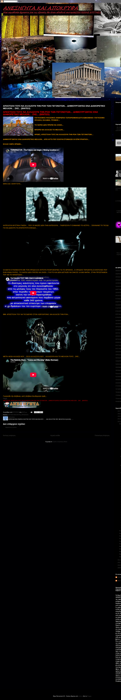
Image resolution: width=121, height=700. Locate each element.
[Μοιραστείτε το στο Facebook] (40, 412)
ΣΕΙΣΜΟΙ (118, 383)
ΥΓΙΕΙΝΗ (118, 395)
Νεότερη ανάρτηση (9, 435)
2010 (119, 565)
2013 (119, 421)
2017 (119, 411)
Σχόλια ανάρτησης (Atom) (60, 441)
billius (119, 580)
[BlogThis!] (37, 412)
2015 (119, 416)
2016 (119, 413)
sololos (80, 696)
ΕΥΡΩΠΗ (118, 317)
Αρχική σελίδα (55, 435)
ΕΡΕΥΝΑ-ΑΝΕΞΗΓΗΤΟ (14, 414)
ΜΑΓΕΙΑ (118, 333)
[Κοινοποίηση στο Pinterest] (42, 412)
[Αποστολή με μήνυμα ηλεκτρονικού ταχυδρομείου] (35, 412)
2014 (119, 419)
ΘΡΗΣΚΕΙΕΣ (25, 414)
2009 (119, 567)
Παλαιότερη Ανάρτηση (102, 435)
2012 (119, 560)
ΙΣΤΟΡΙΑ (118, 330)
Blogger (89, 696)
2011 (119, 562)
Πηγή (5, 399)
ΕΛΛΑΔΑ (118, 298)
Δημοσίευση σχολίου (11, 427)
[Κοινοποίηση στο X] (38, 412)
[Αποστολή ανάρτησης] (31, 412)
